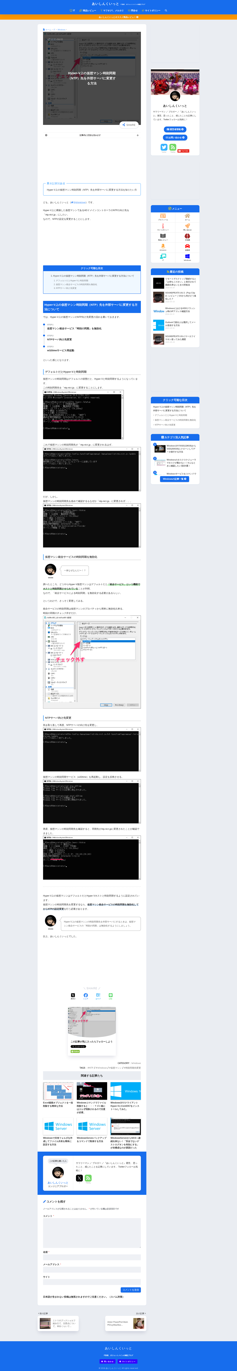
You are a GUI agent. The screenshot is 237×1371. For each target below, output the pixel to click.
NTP (91, 1067)
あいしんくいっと (118, 4)
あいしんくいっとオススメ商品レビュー (117, 17)
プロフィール (163, 220)
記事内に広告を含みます (90, 135)
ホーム (187, 220)
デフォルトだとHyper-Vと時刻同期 (72, 280)
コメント (48, 1216)
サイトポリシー (152, 10)
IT (74, 10)
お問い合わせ (175, 137)
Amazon (163, 250)
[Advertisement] (92, 159)
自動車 (187, 250)
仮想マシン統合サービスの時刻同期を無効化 (76, 284)
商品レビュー (89, 10)
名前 (46, 1252)
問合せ (134, 10)
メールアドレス (52, 1264)
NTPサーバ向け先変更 (66, 288)
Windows (136, 1063)
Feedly (88, 1183)
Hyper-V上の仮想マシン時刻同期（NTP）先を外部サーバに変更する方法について (93, 276)
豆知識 (187, 240)
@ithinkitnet (79, 202)
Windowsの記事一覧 (173, 479)
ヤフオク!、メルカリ (113, 10)
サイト (46, 1277)
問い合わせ (187, 230)
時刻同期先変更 (133, 1067)
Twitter (164, 152)
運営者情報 (175, 129)
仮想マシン (116, 1067)
